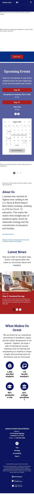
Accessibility (17, 453)
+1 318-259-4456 (19, 438)
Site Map (17, 450)
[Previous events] (15, 114)
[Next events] (18, 114)
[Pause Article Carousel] (14, 309)
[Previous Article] (17, 309)
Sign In (17, 456)
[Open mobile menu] (31, 2)
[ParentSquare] (17, 476)
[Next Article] (20, 309)
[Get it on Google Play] (17, 481)
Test (17, 447)
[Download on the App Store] (17, 485)
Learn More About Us (8, 234)
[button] (8, 2)
